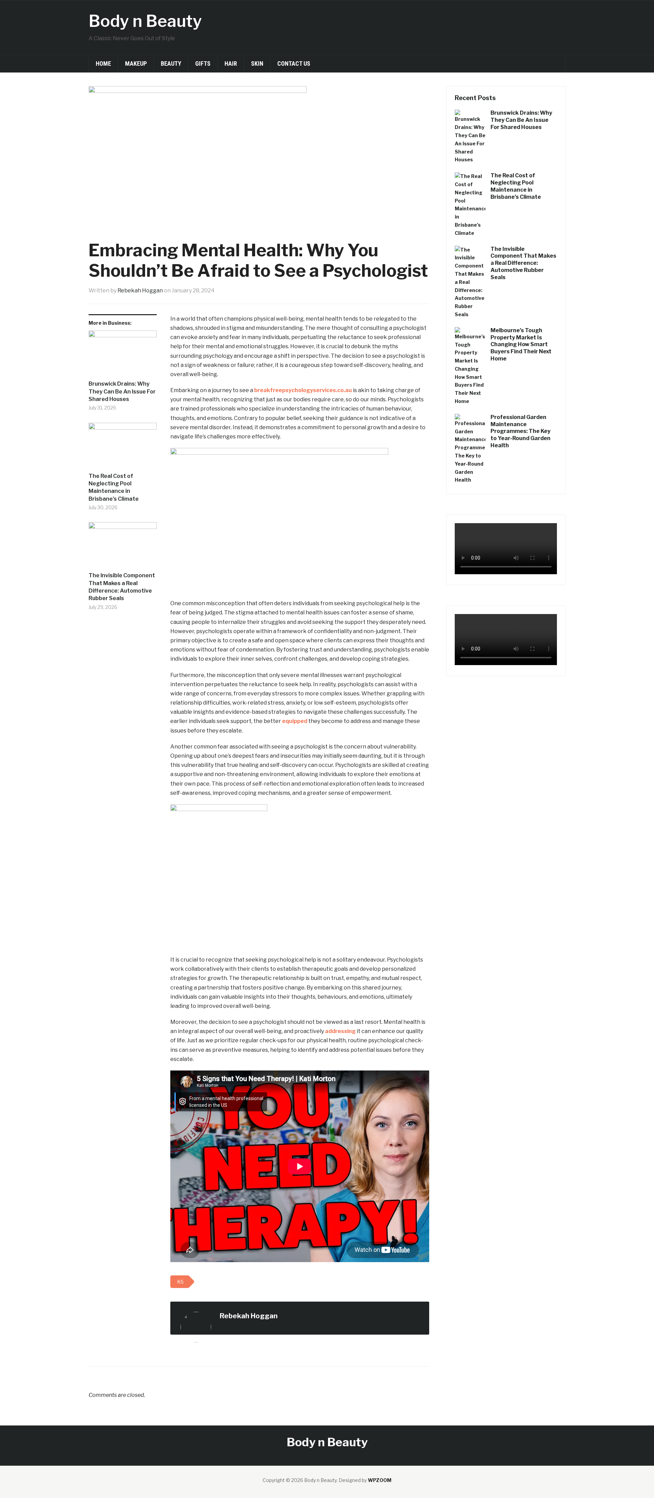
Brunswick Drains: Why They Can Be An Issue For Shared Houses (122, 391)
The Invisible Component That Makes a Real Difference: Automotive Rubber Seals (122, 586)
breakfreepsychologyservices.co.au (303, 390)
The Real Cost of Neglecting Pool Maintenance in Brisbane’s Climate (114, 487)
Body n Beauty (145, 21)
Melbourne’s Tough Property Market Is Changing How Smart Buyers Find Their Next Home (520, 344)
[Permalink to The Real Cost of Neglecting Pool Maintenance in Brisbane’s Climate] (123, 447)
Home (103, 63)
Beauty (171, 63)
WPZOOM (379, 1480)
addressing (340, 1031)
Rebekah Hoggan (140, 290)
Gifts (203, 63)
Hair (230, 63)
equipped (294, 721)
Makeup (136, 63)
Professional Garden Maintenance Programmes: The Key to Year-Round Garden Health (520, 431)
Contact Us (293, 63)
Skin (257, 63)
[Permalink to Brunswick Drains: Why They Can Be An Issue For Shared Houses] (123, 355)
